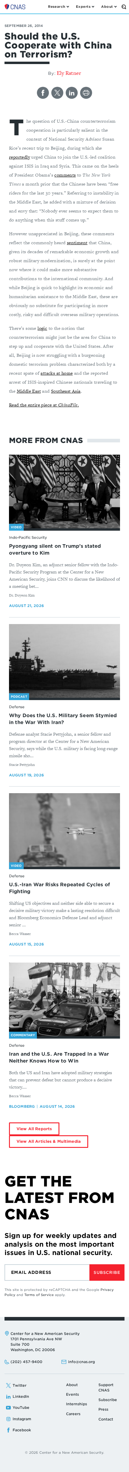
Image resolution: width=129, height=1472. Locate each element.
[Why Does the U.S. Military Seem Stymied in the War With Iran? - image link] (64, 661)
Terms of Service (39, 1295)
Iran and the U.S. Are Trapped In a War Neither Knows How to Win (59, 1057)
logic (42, 328)
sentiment (77, 242)
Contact (105, 1419)
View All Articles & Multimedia (48, 1141)
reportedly (19, 157)
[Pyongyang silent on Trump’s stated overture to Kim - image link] (64, 492)
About (72, 1385)
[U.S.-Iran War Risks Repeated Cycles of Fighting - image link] (64, 830)
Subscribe (107, 1272)
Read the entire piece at (33, 405)
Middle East (29, 391)
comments (65, 175)
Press (103, 1409)
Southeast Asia (66, 391)
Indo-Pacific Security (28, 537)
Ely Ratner (69, 73)
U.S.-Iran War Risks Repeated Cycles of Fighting (59, 888)
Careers (73, 1414)
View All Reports (34, 1129)
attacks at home (56, 373)
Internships (76, 1404)
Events (72, 1394)
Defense (17, 707)
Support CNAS (105, 1387)
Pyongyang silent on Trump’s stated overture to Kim (55, 549)
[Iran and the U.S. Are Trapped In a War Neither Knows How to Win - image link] (64, 1000)
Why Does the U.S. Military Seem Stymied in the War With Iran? (63, 719)
